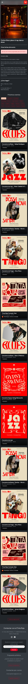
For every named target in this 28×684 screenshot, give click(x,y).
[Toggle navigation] (2, 2)
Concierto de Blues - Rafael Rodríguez (13, 144)
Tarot (3, 106)
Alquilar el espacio (14, 678)
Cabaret (7, 103)
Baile (3, 103)
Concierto (10, 98)
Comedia (16, 98)
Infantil (13, 106)
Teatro (21, 101)
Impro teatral (15, 101)
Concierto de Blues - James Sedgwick (13, 609)
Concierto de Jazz (7, 440)
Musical (17, 103)
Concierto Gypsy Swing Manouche (12, 398)
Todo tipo (4, 98)
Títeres (23, 106)
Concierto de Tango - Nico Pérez (11, 271)
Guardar (14, 649)
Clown (22, 103)
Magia (12, 103)
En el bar (8, 106)
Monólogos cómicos (6, 101)
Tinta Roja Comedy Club (9, 313)
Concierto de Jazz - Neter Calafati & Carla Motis (14, 186)
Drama (18, 106)
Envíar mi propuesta (14, 665)
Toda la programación (14, 619)
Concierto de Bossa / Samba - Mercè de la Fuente (14, 229)
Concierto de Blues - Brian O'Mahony (13, 355)
